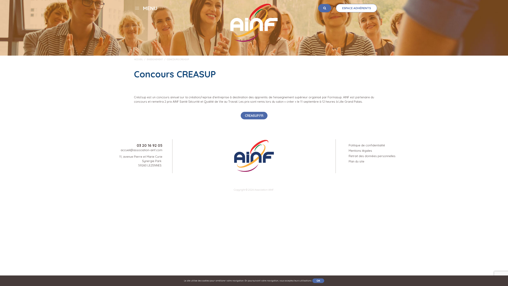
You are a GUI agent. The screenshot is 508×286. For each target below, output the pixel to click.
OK (318, 280)
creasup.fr (254, 116)
